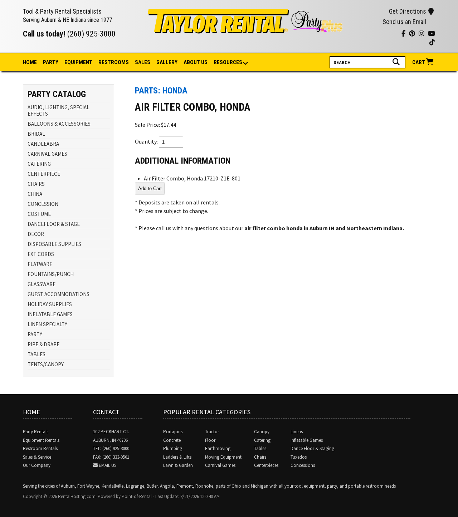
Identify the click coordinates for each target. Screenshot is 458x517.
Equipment (78, 62)
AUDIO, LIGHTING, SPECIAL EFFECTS (58, 110)
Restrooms (113, 62)
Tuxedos (299, 457)
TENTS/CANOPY (46, 364)
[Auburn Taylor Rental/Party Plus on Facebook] (384, 34)
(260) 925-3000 (91, 33)
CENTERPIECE (44, 173)
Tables (260, 448)
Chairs (260, 457)
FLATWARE (40, 264)
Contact (106, 412)
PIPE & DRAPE (43, 344)
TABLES (36, 354)
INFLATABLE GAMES (50, 314)
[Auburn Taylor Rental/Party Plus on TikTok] (393, 34)
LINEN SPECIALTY (47, 324)
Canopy (261, 432)
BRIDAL (36, 133)
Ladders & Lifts (177, 457)
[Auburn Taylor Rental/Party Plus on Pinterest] (375, 34)
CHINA (35, 193)
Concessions (303, 465)
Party (50, 62)
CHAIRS (36, 183)
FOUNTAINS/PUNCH (51, 274)
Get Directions (407, 11)
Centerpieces (266, 465)
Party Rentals (35, 432)
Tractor (212, 432)
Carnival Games (220, 465)
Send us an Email (404, 21)
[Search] (397, 62)
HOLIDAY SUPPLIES (50, 304)
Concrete (172, 440)
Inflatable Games (307, 440)
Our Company (36, 465)
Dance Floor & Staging (312, 448)
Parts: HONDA (161, 91)
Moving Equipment (223, 457)
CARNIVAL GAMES (47, 153)
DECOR (36, 234)
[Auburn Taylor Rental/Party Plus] (246, 29)
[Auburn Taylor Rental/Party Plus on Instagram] (366, 34)
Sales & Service (37, 457)
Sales (142, 62)
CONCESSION (43, 203)
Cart (419, 62)
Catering (262, 440)
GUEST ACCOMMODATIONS (58, 294)
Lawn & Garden (178, 465)
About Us (196, 62)
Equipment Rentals (41, 440)
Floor (210, 440)
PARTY (35, 334)
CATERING (39, 163)
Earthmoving (217, 448)
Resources (228, 62)
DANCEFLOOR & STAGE (54, 224)
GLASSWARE (41, 284)
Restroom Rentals (40, 448)
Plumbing (172, 448)
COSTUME (39, 214)
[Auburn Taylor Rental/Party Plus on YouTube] (357, 34)
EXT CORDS (41, 254)
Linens (297, 432)
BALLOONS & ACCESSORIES (59, 123)
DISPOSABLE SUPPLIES (54, 244)
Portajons (172, 432)
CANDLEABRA (43, 143)
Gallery (166, 62)
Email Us (107, 465)
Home (30, 62)
